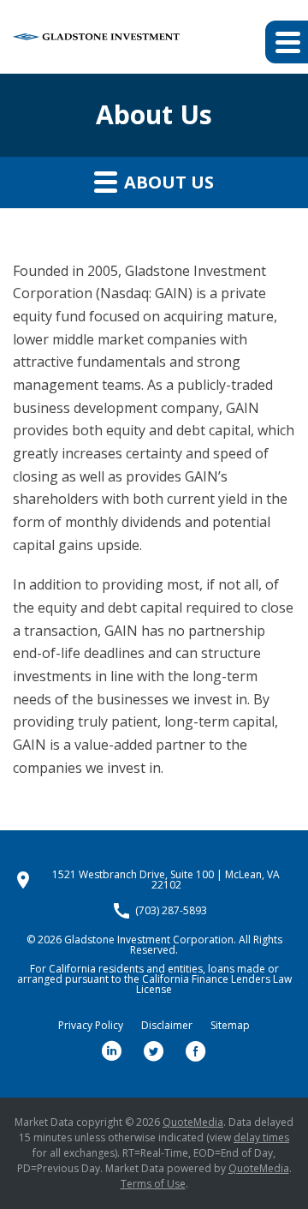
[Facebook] (196, 1051)
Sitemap (230, 1025)
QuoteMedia (193, 1122)
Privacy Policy (90, 1025)
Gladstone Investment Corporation (149, 939)
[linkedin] (112, 1051)
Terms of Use (153, 1183)
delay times (261, 1137)
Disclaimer (166, 1025)
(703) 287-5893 (171, 911)
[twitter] (154, 1051)
